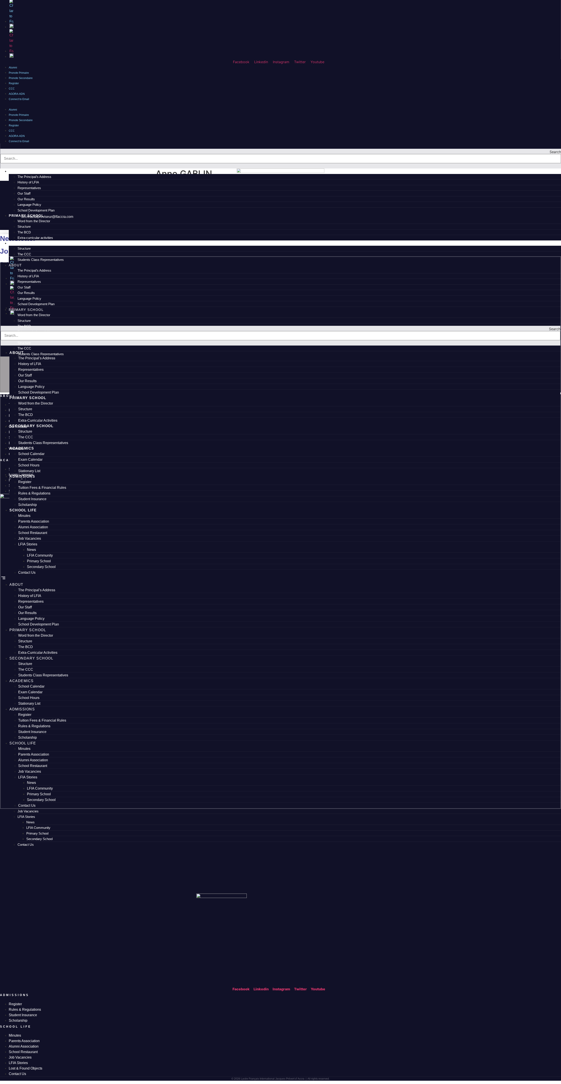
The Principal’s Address (36, 358)
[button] (280, 104)
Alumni (13, 109)
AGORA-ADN (17, 136)
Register (14, 125)
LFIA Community (38, 828)
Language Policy (31, 387)
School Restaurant (32, 533)
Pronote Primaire (19, 114)
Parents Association (33, 521)
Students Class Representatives (43, 443)
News (30, 822)
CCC (12, 130)
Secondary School (39, 839)
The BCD (25, 415)
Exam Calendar (30, 459)
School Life (23, 510)
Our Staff (25, 375)
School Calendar (31, 454)
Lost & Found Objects (25, 1068)
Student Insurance (32, 499)
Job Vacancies (28, 811)
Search (555, 152)
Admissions (22, 476)
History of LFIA (29, 364)
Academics (21, 448)
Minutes (24, 516)
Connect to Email (19, 99)
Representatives (31, 369)
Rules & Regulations (34, 493)
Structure (25, 409)
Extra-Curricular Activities (37, 420)
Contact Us (26, 844)
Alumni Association (33, 527)
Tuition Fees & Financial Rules (42, 487)
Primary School (37, 833)
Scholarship (27, 505)
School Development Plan (38, 392)
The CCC (25, 437)
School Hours (28, 465)
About (16, 353)
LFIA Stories (26, 817)
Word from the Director (35, 403)
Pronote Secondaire (21, 78)
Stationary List (29, 471)
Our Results (27, 381)
